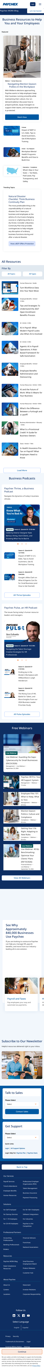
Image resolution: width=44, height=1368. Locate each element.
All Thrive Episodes (22, 595)
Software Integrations (30, 1214)
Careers (6, 1290)
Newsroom (27, 1285)
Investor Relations (29, 1290)
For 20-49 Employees (10, 1224)
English (16, 1328)
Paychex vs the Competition (28, 1225)
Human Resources (9, 1195)
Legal (28, 1342)
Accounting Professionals (8, 1239)
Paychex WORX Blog (9, 10)
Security (16, 1336)
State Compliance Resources (9, 1267)
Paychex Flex (21, 1153)
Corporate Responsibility (31, 1294)
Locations (6, 1294)
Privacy (7, 1336)
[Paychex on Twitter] (18, 1315)
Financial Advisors (29, 1238)
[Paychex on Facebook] (23, 1315)
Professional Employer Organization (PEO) (31, 1182)
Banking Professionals (11, 1245)
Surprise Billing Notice (13, 1347)
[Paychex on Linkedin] (14, 1315)
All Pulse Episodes (22, 714)
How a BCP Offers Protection (22, 243)
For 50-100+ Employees (31, 1210)
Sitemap (27, 1347)
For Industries (28, 1219)
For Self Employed (9, 1210)
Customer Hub (28, 1273)
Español (25, 1328)
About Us (6, 1285)
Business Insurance (30, 1193)
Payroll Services (9, 1181)
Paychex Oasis (32, 1153)
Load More (22, 470)
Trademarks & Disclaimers (14, 1342)
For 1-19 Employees (10, 1219)
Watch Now (22, 117)
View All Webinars (22, 878)
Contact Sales (22, 1111)
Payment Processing (30, 1198)
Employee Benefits (10, 1191)
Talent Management (30, 1188)
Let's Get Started (35, 11)
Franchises (27, 1242)
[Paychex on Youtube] (28, 1315)
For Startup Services (10, 1214)
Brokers (6, 1249)
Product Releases (29, 1268)
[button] (39, 4)
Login (32, 4)
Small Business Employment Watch (30, 1262)
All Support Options (18, 1148)
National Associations (30, 1247)
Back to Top (22, 1167)
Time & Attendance (10, 1186)
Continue (22, 1351)
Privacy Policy (36, 1366)
